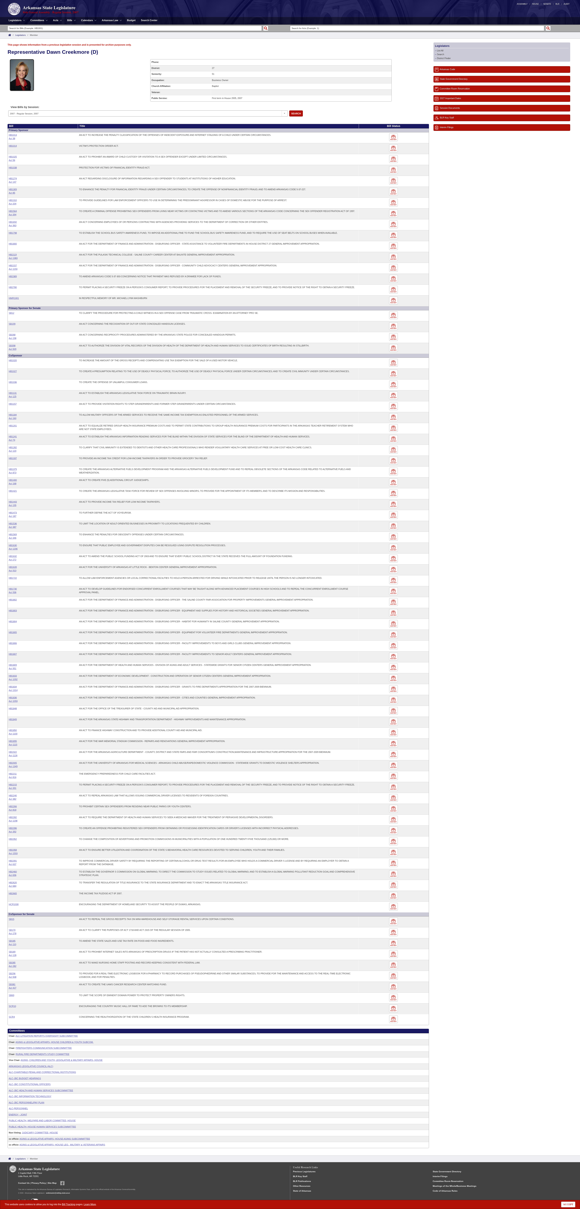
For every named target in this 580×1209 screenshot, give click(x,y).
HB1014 (13, 146)
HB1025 (13, 156)
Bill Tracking (68, 1204)
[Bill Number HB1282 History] (394, 450)
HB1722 (13, 578)
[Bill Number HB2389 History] (394, 279)
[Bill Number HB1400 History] (394, 482)
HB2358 (13, 850)
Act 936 (12, 592)
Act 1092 (13, 679)
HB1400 (13, 480)
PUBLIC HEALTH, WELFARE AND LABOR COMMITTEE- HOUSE (42, 1120)
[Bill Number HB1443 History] (394, 504)
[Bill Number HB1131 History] (394, 395)
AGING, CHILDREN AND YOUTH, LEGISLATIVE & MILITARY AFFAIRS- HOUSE (62, 1060)
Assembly (522, 4)
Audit (567, 4)
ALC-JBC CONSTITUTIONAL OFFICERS (30, 1084)
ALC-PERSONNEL (18, 1108)
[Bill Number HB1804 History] (394, 624)
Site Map (52, 1183)
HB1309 (13, 189)
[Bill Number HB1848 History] (394, 711)
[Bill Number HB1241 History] (394, 439)
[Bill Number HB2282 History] (394, 819)
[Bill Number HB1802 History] (394, 602)
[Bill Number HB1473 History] (394, 515)
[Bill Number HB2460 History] (394, 874)
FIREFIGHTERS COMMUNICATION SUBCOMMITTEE (44, 1048)
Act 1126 (13, 755)
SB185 (12, 941)
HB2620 (13, 882)
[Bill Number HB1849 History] (394, 722)
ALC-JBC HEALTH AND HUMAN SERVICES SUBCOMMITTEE (41, 1090)
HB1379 (13, 469)
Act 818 (12, 810)
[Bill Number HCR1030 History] (394, 906)
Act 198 (12, 338)
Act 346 (12, 538)
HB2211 (13, 774)
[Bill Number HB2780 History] (394, 289)
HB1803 (13, 610)
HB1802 (13, 599)
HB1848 (13, 708)
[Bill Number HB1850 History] (394, 732)
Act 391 (12, 788)
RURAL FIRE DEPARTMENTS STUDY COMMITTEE (42, 1054)
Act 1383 (13, 258)
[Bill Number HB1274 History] (394, 181)
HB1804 (13, 621)
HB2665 (13, 893)
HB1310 (13, 200)
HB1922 (13, 752)
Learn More (90, 1204)
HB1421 (13, 491)
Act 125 (12, 396)
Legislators (20, 35)
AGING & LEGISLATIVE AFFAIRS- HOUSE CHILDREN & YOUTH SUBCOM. (54, 1042)
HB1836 (13, 697)
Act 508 (12, 977)
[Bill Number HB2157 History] (394, 268)
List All (440, 50)
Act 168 (12, 483)
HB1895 (13, 741)
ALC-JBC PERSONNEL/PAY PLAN (26, 1102)
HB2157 (13, 265)
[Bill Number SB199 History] (394, 326)
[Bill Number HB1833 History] (394, 678)
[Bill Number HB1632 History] (394, 558)
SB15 (11, 919)
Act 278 (12, 933)
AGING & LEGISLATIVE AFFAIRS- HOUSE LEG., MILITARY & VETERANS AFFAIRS (62, 1144)
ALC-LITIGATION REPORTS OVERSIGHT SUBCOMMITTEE (47, 1036)
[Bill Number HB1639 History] (394, 569)
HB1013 (13, 135)
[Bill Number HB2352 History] (394, 841)
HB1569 (13, 534)
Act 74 (12, 440)
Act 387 (12, 527)
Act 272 (12, 559)
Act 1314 (13, 690)
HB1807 (13, 654)
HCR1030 (14, 904)
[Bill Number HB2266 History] (394, 809)
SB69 (11, 995)
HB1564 (13, 211)
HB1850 (13, 730)
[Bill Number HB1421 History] (394, 493)
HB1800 (13, 243)
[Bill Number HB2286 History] (394, 830)
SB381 (12, 984)
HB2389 (13, 276)
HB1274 (13, 178)
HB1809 (13, 665)
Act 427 (12, 988)
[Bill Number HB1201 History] (394, 428)
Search (296, 113)
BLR (557, 4)
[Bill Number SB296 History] (394, 976)
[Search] (265, 28)
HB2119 (13, 254)
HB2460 (13, 871)
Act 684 (12, 886)
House (535, 4)
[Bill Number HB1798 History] (394, 235)
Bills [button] (69, 20)
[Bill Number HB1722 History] (394, 580)
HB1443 (13, 502)
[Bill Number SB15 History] (394, 921)
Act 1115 (13, 744)
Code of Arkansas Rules (445, 1191)
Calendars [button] (87, 20)
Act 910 (12, 570)
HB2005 (13, 763)
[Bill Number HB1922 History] (394, 754)
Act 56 (12, 160)
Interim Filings (440, 1176)
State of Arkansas (302, 1191)
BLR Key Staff (300, 1176)
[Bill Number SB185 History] (394, 943)
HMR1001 (14, 298)
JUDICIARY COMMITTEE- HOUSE (40, 1132)
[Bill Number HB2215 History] (394, 787)
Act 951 (12, 668)
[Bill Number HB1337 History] (394, 460)
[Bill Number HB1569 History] (394, 537)
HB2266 (13, 806)
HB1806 (13, 643)
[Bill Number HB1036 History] (394, 384)
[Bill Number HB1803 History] (394, 613)
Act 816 (12, 777)
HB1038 (13, 167)
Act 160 (12, 418)
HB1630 (13, 545)
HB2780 (13, 287)
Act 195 (12, 505)
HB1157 (13, 404)
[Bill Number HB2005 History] (394, 765)
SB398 (12, 345)
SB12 (11, 313)
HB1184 (13, 415)
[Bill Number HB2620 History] (394, 885)
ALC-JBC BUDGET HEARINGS (25, 1078)
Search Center (149, 20)
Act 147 (12, 182)
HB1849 (13, 719)
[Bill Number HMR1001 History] (394, 300)
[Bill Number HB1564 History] (394, 213)
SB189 (12, 951)
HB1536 (13, 523)
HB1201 (13, 425)
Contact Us (24, 1183)
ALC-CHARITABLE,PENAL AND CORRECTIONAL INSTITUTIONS (42, 1072)
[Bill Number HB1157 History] (394, 406)
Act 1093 (13, 701)
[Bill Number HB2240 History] (394, 798)
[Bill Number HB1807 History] (394, 656)
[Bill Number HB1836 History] (394, 700)
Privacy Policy (38, 1183)
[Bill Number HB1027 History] (394, 373)
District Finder (444, 58)
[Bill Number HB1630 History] (394, 547)
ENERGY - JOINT (18, 1114)
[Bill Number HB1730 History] (394, 591)
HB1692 (13, 222)
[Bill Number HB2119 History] (394, 257)
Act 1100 (13, 733)
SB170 (12, 930)
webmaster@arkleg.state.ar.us (58, 1193)
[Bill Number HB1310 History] (394, 202)
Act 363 (12, 225)
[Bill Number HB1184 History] (394, 417)
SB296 (12, 973)
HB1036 (13, 382)
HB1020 (13, 360)
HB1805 (13, 632)
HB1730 (13, 589)
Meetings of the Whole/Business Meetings (454, 1186)
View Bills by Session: (25, 107)
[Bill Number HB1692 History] (394, 224)
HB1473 (13, 512)
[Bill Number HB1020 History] (394, 363)
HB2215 (13, 784)
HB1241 (13, 436)
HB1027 (13, 371)
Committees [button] (37, 20)
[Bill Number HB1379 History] (394, 471)
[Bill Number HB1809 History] (394, 667)
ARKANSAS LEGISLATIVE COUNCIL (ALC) (31, 1066)
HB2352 (13, 839)
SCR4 (12, 1017)
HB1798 (13, 233)
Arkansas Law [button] (110, 20)
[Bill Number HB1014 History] (394, 148)
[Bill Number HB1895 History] (394, 743)
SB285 (12, 962)
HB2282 (13, 817)
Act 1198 (13, 820)
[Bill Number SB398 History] (394, 348)
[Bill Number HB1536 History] (394, 526)
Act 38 (12, 138)
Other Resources (301, 1186)
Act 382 (12, 799)
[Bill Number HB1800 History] (394, 246)
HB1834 (13, 686)
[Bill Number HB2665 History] (394, 896)
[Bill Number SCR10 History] (394, 1008)
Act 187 (12, 516)
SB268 (12, 334)
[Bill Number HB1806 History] (394, 645)
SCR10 (12, 1006)
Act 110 (12, 944)
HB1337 (13, 458)
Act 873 (12, 472)
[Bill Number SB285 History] (394, 965)
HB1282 (13, 447)
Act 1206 (13, 549)
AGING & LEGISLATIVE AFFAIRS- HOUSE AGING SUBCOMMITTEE (54, 1139)
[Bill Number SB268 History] (394, 337)
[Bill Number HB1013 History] (394, 137)
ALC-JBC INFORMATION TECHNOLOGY (30, 1096)
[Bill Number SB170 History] (394, 932)
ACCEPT (568, 1204)
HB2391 (13, 861)
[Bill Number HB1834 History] (394, 689)
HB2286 (13, 828)
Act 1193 (13, 269)
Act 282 (12, 966)
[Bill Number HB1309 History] (394, 192)
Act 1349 (13, 766)
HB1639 (13, 567)
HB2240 (13, 795)
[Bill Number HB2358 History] (394, 852)
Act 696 (12, 875)
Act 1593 (13, 853)
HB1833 (13, 676)
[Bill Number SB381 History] (394, 987)
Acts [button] (55, 20)
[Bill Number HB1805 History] (394, 635)
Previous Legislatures (304, 1171)
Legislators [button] (15, 20)
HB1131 (13, 393)
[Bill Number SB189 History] (394, 954)
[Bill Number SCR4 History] (394, 1019)
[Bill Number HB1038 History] (394, 170)
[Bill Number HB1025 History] (394, 159)
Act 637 (12, 864)
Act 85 (12, 193)
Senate (547, 4)
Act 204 (12, 203)
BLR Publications (302, 1181)
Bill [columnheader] (11, 126)
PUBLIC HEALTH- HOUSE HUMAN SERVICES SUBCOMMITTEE (42, 1126)
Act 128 (12, 955)
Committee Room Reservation (448, 1181)
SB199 (12, 324)
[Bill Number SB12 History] (394, 315)
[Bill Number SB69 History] (394, 997)
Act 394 (12, 214)
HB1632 (13, 556)
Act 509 (12, 349)
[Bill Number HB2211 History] (394, 776)
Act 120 (12, 451)
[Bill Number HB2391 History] (394, 863)
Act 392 (12, 831)
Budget (131, 20)
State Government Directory (447, 1171)
